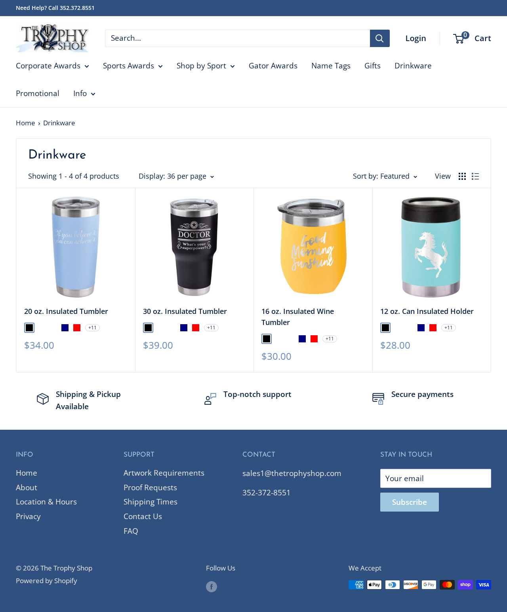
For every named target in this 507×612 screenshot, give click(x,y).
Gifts (372, 65)
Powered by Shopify (46, 580)
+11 (92, 327)
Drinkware (413, 65)
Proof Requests (150, 487)
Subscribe (409, 502)
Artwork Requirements (164, 473)
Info (80, 93)
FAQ (131, 531)
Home (25, 122)
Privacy (28, 516)
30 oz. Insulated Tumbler (185, 311)
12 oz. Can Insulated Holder (427, 311)
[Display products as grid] (462, 176)
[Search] (380, 38)
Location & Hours (46, 502)
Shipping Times (150, 502)
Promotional (37, 93)
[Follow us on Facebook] (211, 586)
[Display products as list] (475, 176)
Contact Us (143, 516)
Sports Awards (128, 65)
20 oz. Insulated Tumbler (66, 311)
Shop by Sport (201, 65)
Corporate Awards (48, 65)
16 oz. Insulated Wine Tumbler (297, 316)
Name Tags (331, 65)
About (26, 487)
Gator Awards (273, 65)
